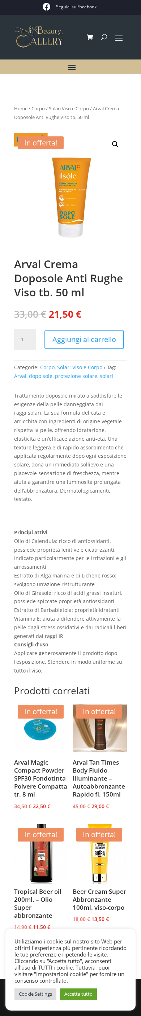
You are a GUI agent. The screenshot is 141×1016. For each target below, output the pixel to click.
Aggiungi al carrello (84, 339)
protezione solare (76, 376)
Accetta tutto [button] (78, 994)
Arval (20, 376)
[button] (115, 144)
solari (106, 376)
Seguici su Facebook (76, 7)
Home (20, 108)
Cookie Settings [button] (35, 994)
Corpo (38, 108)
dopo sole (40, 376)
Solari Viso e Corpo (69, 108)
